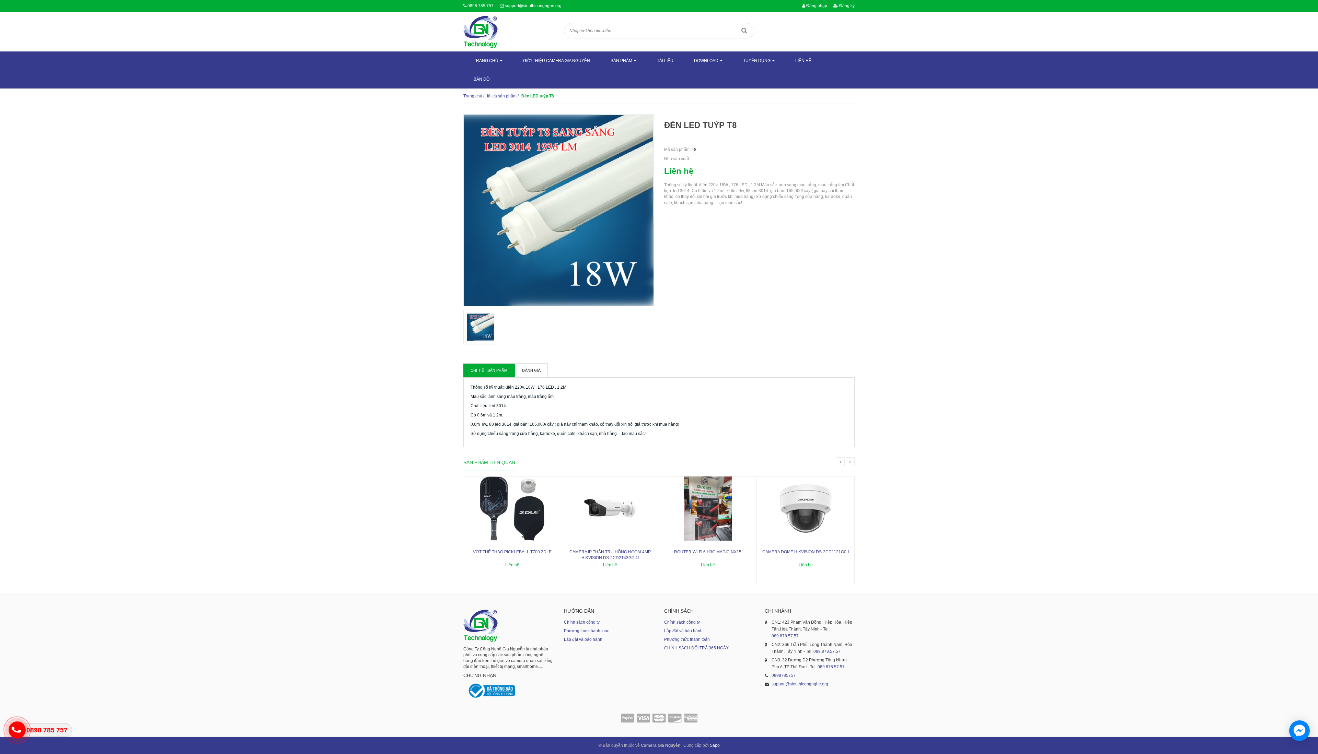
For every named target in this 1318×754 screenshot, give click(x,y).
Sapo (715, 745)
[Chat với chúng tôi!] (1299, 730)
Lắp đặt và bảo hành (583, 639)
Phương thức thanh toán (587, 630)
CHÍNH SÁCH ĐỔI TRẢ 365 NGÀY (696, 648)
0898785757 (784, 675)
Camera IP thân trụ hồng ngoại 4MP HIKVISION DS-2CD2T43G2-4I (610, 555)
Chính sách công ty (582, 622)
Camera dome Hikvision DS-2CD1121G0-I (805, 552)
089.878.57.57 (785, 636)
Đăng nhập (816, 5)
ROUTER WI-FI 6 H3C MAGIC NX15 (707, 552)
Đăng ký (846, 5)
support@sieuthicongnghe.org (533, 5)
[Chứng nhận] (491, 691)
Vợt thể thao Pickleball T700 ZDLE (512, 552)
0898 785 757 (480, 5)
